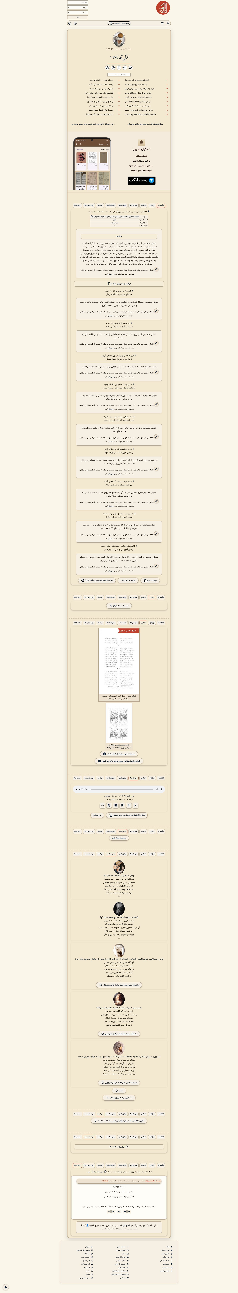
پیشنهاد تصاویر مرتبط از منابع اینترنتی (121, 753)
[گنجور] (163, 7)
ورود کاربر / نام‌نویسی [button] (121, 23)
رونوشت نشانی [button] (130, 580)
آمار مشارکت (85, 1264)
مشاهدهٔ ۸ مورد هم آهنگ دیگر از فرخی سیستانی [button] (121, 985)
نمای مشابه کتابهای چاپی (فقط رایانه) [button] (98, 580)
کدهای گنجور (121, 1247)
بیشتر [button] (121, 1090)
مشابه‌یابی (166, 1267)
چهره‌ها (87, 1253)
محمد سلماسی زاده (153, 1181)
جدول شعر (166, 1253)
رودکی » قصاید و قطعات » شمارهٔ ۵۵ (119, 875)
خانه (168, 1247)
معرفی (87, 1247)
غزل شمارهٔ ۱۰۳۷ (119, 57)
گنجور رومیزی (121, 1250)
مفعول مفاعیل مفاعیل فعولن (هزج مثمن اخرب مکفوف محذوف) (116, 216)
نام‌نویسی (126, 1225)
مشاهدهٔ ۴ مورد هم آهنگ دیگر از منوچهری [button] (121, 1082)
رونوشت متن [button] (152, 580)
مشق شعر (122, 205)
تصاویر (143, 205)
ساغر (124, 1253)
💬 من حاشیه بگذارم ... (96, 1172)
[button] (168, 23)
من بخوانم (97, 815)
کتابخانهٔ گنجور (120, 1257)
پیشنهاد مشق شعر (119, 838)
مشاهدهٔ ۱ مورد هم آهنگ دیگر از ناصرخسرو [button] (121, 1033)
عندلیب (107, 796)
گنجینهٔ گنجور (121, 1260)
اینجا (113, 799)
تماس (88, 1274)
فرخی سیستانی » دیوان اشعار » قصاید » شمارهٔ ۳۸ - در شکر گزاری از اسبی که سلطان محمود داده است (119, 959)
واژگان (152, 205)
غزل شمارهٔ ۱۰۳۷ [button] (127, 796)
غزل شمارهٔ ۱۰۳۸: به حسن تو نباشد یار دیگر (145, 124)
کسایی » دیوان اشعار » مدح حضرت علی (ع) (119, 917)
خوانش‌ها (133, 205)
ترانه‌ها (100, 205)
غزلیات (110, 48)
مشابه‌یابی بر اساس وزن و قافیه (120, 1097)
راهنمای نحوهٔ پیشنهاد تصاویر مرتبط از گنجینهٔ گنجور (121, 761)
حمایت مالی (85, 1257)
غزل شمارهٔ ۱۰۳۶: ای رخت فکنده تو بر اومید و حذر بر (92, 124)
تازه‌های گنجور (165, 1271)
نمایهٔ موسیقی (165, 1260)
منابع (88, 1271)
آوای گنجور (122, 1267)
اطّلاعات (161, 205)
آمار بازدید (86, 1267)
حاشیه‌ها (77, 205)
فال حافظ (166, 1257)
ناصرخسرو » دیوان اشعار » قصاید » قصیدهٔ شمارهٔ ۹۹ (119, 1008)
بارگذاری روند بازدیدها (119, 1147)
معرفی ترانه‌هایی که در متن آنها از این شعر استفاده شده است (121, 1120)
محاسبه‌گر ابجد (120, 1264)
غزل (114, 219)
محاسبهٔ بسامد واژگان (121, 605)
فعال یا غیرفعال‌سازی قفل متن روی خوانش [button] (128, 815)
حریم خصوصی (84, 1277)
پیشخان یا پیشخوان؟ (118, 1274)
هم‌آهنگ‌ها (111, 205)
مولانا (130, 48)
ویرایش (110, 274)
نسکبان (123, 1277)
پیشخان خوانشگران (119, 1271)
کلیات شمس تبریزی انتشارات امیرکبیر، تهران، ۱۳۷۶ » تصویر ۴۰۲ (119, 746)
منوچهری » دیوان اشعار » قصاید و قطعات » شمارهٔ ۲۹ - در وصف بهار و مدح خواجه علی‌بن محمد (119, 1056)
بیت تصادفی (165, 1250)
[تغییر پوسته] (6, 1287)
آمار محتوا (86, 1260)
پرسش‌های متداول (83, 1250)
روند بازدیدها (89, 205)
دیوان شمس (120, 48)
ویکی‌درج (115, 222)
